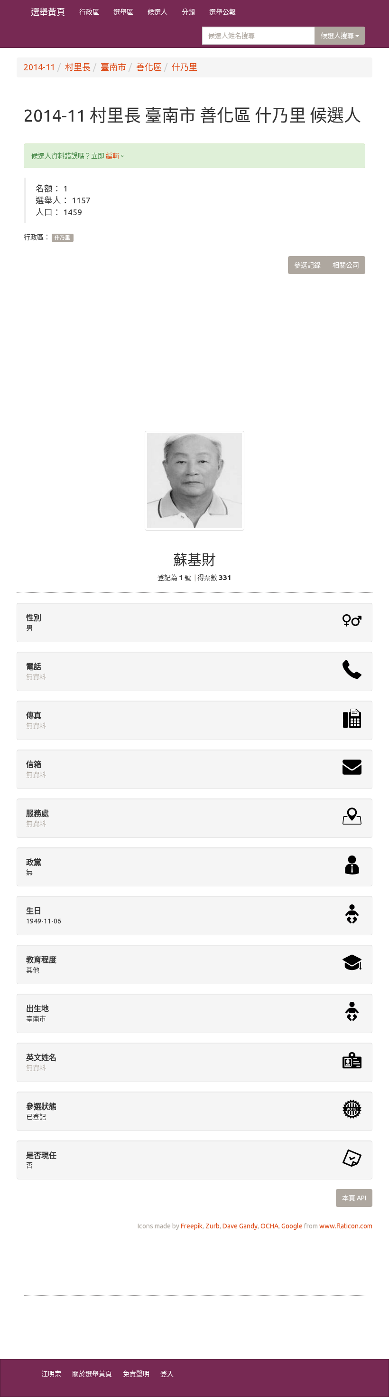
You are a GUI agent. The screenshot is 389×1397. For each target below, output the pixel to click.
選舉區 (123, 12)
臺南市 (113, 67)
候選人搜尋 (338, 35)
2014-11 (39, 67)
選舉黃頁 (48, 12)
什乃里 (184, 67)
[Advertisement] (194, 345)
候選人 (157, 12)
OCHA (269, 1226)
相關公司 (346, 265)
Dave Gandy (240, 1226)
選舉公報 (222, 12)
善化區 (149, 67)
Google (292, 1226)
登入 (167, 1374)
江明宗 (51, 1374)
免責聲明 (136, 1374)
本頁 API (354, 1198)
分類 (188, 12)
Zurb (212, 1226)
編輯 (112, 156)
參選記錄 (307, 265)
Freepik (192, 1226)
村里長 (78, 67)
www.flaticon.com (345, 1226)
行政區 (89, 12)
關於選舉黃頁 (92, 1374)
